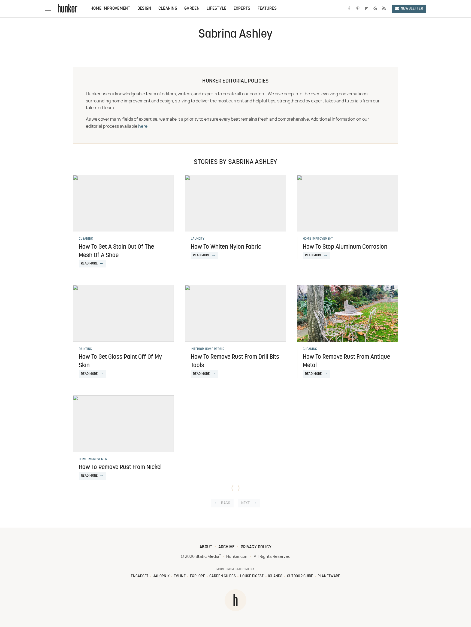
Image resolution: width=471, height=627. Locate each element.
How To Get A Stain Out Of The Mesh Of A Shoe (116, 251)
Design (144, 9)
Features (267, 9)
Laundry (197, 239)
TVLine (180, 576)
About (206, 547)
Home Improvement (110, 9)
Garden (192, 9)
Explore (197, 576)
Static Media (207, 557)
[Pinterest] (357, 8)
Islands (275, 576)
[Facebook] (349, 8)
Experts (242, 9)
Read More (89, 263)
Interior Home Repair (207, 349)
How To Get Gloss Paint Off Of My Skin (120, 361)
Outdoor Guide (300, 576)
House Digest (252, 576)
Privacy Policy (256, 547)
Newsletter (412, 9)
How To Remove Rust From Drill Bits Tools (235, 361)
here (142, 126)
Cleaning (167, 9)
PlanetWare (329, 576)
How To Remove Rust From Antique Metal (346, 361)
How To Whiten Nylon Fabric (226, 247)
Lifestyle (217, 9)
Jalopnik (161, 576)
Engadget (139, 576)
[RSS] (384, 8)
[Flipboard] (366, 8)
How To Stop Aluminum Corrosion (345, 247)
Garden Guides (222, 576)
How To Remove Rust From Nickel (120, 467)
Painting (85, 349)
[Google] (375, 8)
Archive (226, 547)
